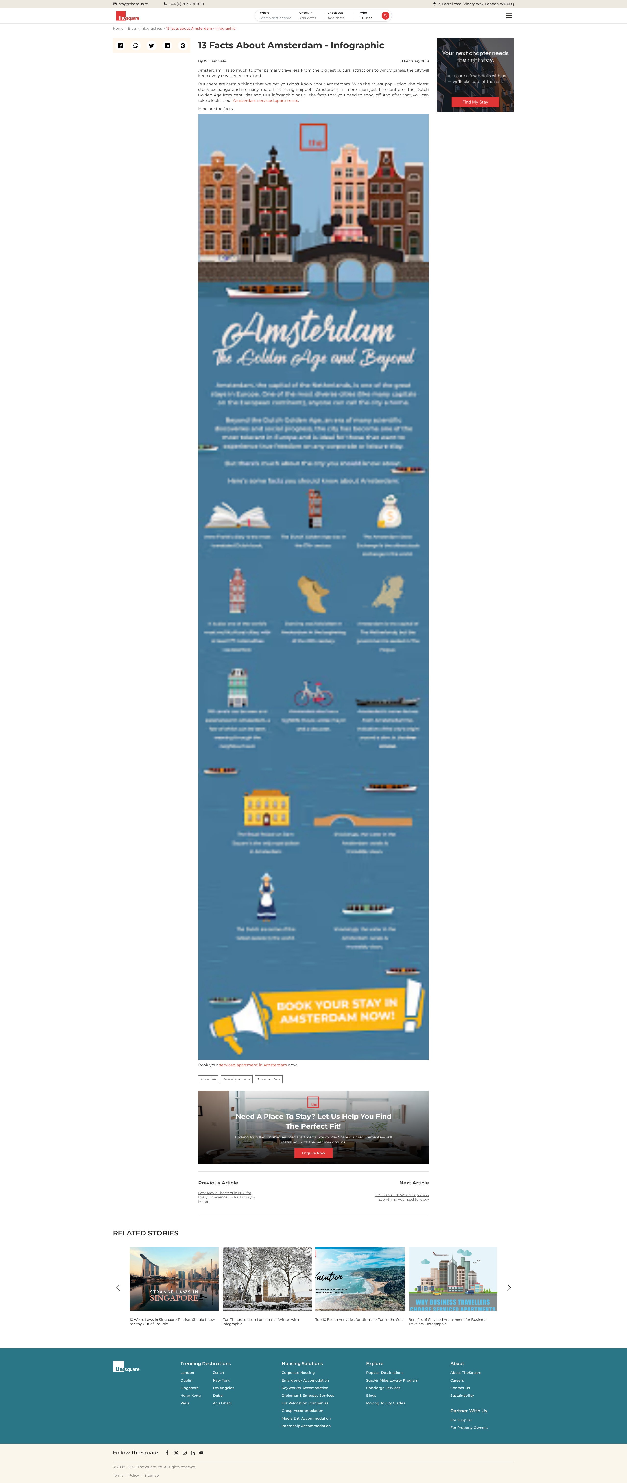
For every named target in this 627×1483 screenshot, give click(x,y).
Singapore (190, 1388)
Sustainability (462, 1395)
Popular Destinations (384, 1373)
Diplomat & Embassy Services (308, 1395)
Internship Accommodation (306, 1426)
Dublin (187, 1380)
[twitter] (152, 45)
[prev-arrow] (118, 1288)
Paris (185, 1403)
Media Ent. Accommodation (306, 1418)
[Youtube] (201, 1452)
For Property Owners (469, 1427)
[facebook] (120, 45)
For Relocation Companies (305, 1403)
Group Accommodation (302, 1410)
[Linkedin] (193, 1452)
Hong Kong (191, 1395)
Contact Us (460, 1388)
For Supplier (461, 1420)
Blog (132, 28)
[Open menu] (509, 16)
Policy (134, 1475)
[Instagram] (184, 1452)
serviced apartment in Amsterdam (253, 1065)
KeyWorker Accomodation (305, 1388)
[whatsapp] (136, 45)
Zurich (218, 1373)
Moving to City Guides (385, 1403)
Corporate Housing (298, 1373)
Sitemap (151, 1475)
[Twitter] (176, 1452)
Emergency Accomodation (305, 1380)
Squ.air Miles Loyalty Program (392, 1380)
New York (221, 1380)
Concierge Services (383, 1388)
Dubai (218, 1395)
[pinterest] (183, 45)
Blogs (371, 1395)
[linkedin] (167, 45)
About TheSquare (465, 1373)
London (187, 1373)
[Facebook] (167, 1453)
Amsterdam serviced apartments (265, 100)
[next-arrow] (509, 1288)
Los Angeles (223, 1388)
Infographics (151, 28)
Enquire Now (313, 1153)
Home (118, 28)
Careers (457, 1380)
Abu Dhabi (222, 1403)
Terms (118, 1475)
